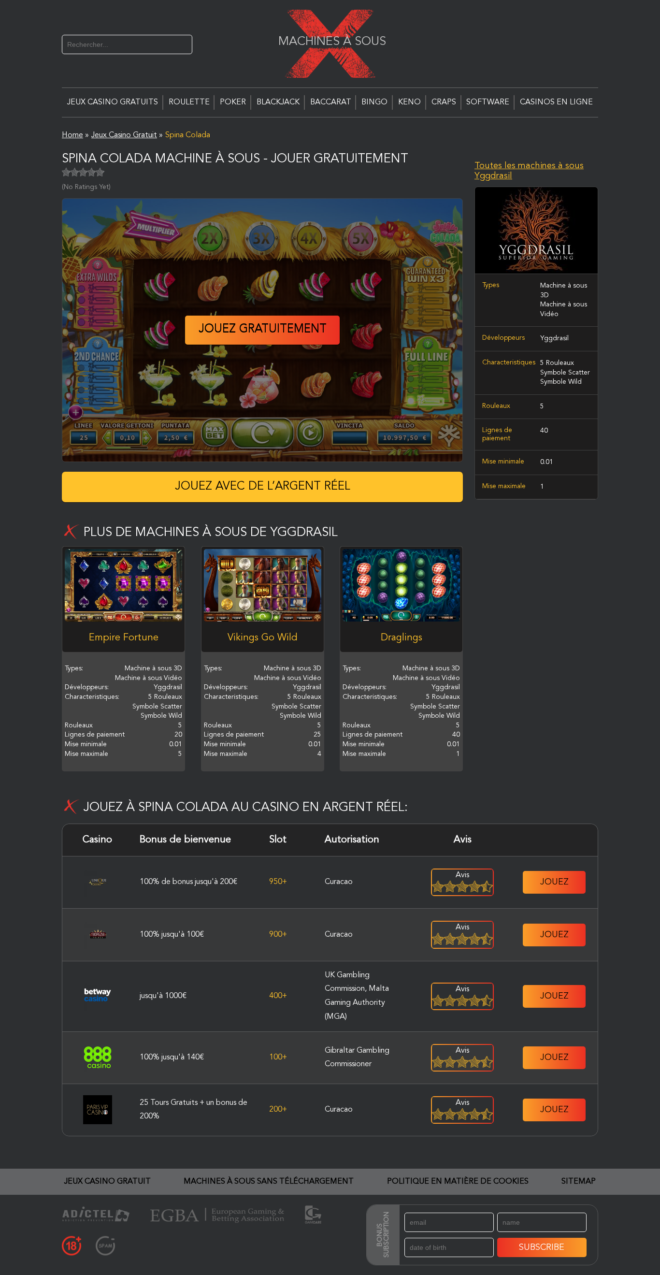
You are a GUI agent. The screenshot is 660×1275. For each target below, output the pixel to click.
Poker (233, 102)
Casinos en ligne (556, 102)
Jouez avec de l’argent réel (262, 487)
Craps (443, 102)
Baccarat (330, 102)
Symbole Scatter (565, 372)
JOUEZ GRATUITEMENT (263, 329)
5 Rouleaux (557, 363)
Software (487, 102)
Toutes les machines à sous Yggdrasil (529, 171)
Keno (409, 102)
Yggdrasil (554, 338)
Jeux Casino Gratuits (112, 102)
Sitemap (578, 1182)
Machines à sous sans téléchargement (269, 1182)
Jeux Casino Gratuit (107, 1182)
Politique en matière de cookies (458, 1182)
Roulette (189, 102)
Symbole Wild (561, 381)
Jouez (554, 882)
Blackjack (278, 102)
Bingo (374, 102)
